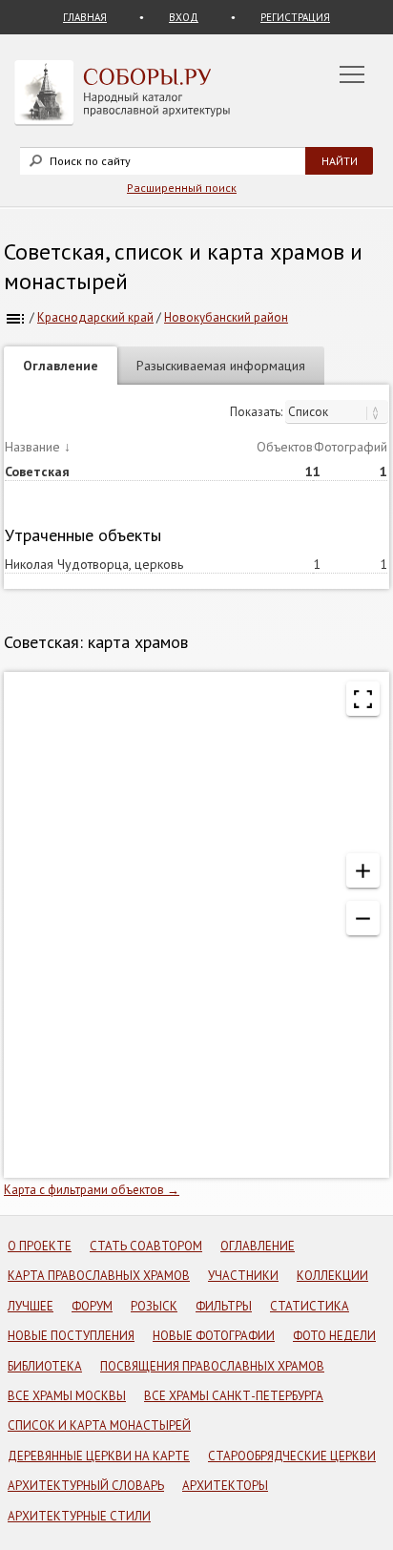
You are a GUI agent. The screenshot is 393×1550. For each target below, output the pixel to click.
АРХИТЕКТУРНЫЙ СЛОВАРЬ (86, 1485)
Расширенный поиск (182, 187)
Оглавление (60, 365)
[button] (363, 870)
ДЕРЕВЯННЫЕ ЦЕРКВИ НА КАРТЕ (99, 1456)
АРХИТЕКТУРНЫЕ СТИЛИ (79, 1516)
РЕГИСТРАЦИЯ (295, 17)
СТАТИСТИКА (309, 1306)
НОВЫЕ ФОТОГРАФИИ (214, 1336)
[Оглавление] (15, 317)
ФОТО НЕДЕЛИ (334, 1336)
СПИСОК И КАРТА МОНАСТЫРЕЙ (99, 1425)
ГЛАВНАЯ (85, 17)
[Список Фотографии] (336, 412)
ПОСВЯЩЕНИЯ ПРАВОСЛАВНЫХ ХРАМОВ (212, 1366)
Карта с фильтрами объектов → (91, 1190)
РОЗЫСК (154, 1306)
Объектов (285, 446)
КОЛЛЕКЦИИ (332, 1275)
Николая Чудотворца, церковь (94, 564)
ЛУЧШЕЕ (30, 1306)
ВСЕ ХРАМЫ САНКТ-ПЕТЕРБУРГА (233, 1396)
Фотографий (350, 446)
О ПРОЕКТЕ (40, 1246)
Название (32, 446)
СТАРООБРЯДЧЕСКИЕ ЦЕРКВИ (292, 1456)
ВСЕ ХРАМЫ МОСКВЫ (67, 1396)
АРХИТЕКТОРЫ (225, 1485)
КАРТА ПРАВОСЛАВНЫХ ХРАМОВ (99, 1275)
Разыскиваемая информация (220, 365)
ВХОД (183, 17)
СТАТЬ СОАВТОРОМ (146, 1246)
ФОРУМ (92, 1306)
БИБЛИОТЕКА (45, 1366)
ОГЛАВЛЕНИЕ (257, 1246)
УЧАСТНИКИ (243, 1275)
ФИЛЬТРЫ (224, 1306)
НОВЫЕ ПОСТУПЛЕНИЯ (71, 1336)
